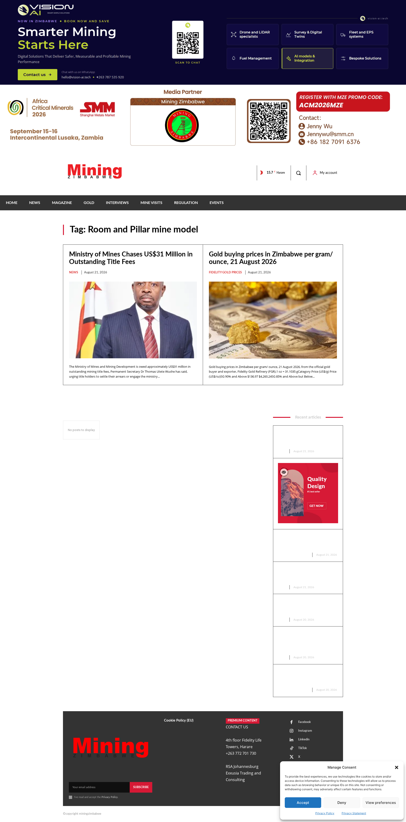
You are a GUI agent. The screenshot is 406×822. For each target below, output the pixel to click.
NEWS (73, 272)
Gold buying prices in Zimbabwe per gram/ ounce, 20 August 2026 (307, 677)
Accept (303, 802)
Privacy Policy (324, 813)
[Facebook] (291, 722)
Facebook (304, 722)
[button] (396, 767)
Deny (341, 802)
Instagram (305, 730)
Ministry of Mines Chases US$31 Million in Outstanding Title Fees (305, 438)
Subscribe (141, 787)
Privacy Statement (354, 813)
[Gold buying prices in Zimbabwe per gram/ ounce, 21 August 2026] (273, 320)
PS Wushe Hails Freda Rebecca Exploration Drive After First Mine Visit (307, 606)
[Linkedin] (291, 740)
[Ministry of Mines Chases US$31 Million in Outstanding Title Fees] (133, 320)
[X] (291, 757)
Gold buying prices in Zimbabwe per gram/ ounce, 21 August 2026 (307, 542)
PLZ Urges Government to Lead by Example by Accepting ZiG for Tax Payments (307, 574)
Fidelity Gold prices (225, 272)
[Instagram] (291, 731)
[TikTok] (291, 748)
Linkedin (303, 739)
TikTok (302, 748)
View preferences (381, 802)
